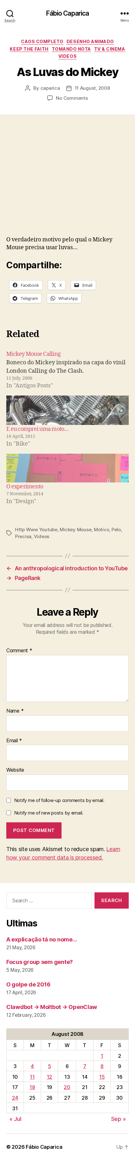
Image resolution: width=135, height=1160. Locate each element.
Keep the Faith (29, 49)
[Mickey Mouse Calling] (67, 370)
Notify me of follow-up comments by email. (59, 800)
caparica (50, 88)
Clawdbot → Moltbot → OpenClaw (51, 1007)
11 (32, 1077)
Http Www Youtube (36, 529)
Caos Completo (42, 41)
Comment (19, 650)
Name (15, 711)
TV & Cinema (109, 49)
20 (67, 1087)
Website (15, 770)
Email (14, 741)
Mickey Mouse (75, 529)
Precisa (23, 536)
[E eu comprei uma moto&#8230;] (67, 410)
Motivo (101, 529)
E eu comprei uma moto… (37, 429)
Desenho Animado (90, 41)
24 (15, 1098)
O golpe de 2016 (28, 984)
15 (102, 1077)
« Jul (15, 1119)
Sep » (118, 1119)
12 (49, 1077)
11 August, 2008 (92, 88)
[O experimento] (67, 468)
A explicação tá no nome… (41, 939)
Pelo (116, 529)
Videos (67, 56)
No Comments (72, 98)
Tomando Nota (71, 49)
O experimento (24, 486)
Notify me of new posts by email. (48, 813)
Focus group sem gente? (39, 962)
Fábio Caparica (67, 13)
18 (32, 1087)
